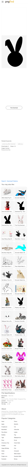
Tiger (2, 437)
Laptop (15, 432)
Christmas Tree (5, 443)
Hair (15, 445)
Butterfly (16, 424)
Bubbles (3, 435)
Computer (16, 451)
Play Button (4, 432)
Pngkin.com (4, 456)
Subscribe (16, 429)
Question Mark (17, 456)
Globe (2, 451)
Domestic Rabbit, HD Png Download (10, 293)
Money (15, 459)
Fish (15, 448)
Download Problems (12, 181)
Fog (15, 435)
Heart (2, 421)
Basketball (4, 429)
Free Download (14, 107)
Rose (2, 440)
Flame (15, 421)
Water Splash (17, 453)
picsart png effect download (8, 144)
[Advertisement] (14, 21)
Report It (3, 181)
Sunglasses (4, 427)
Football (3, 445)
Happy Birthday (5, 448)
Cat (15, 427)
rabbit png (20, 144)
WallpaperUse (17, 437)
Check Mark (17, 443)
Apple (2, 424)
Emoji (15, 440)
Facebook (3, 459)
